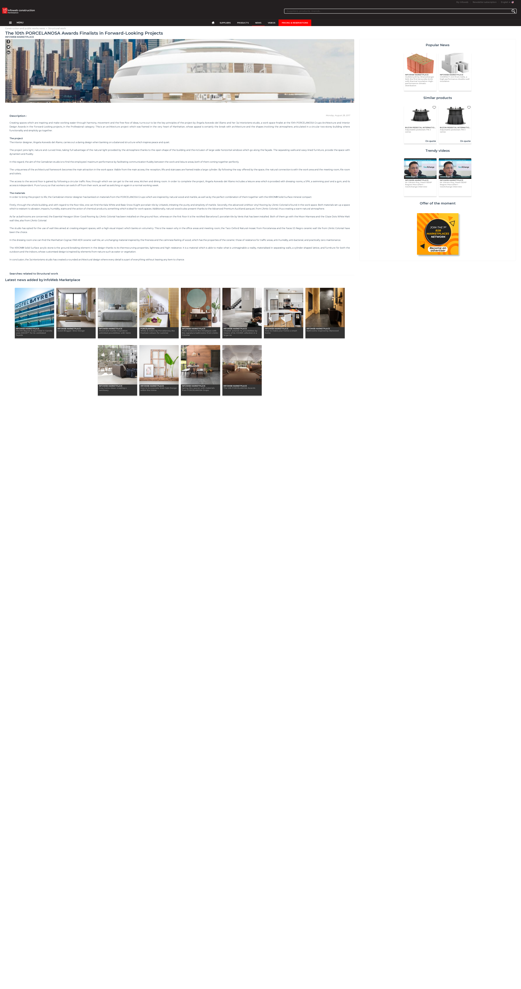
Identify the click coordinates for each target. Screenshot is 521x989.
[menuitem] (10, 23)
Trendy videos (437, 151)
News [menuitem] (258, 23)
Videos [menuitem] (271, 23)
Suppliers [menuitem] (225, 23)
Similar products (437, 98)
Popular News (437, 45)
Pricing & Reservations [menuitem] (295, 23)
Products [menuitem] (243, 23)
